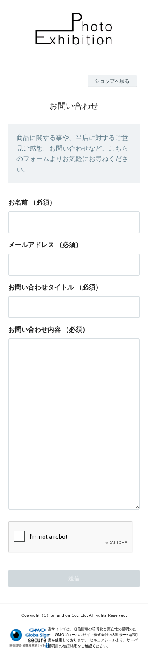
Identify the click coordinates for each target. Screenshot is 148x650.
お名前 (18, 202)
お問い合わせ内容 (34, 329)
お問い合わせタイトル (41, 287)
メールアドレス (31, 244)
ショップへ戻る (112, 81)
